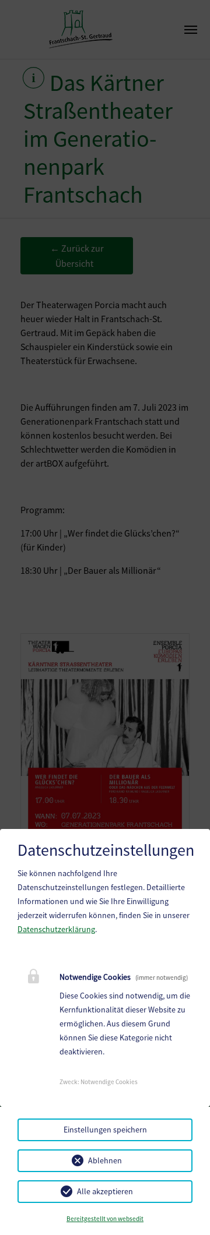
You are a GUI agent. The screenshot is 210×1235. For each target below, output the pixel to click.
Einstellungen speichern (105, 1129)
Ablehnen (105, 1160)
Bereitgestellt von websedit (105, 1219)
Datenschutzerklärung (56, 929)
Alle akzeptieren (105, 1191)
